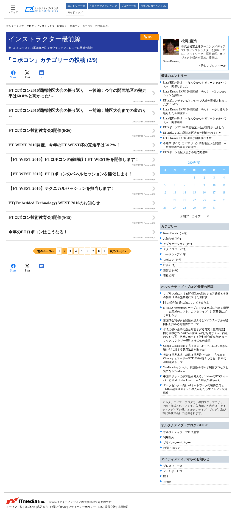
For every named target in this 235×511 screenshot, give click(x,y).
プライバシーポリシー (177, 442)
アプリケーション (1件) (177, 243)
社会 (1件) (169, 265)
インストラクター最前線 (50, 26)
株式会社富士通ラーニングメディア (203, 46)
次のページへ (118, 251)
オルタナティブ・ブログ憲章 (181, 432)
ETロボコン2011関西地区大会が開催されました (192, 132)
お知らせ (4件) (172, 238)
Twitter (167, 481)
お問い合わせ (171, 448)
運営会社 (110, 506)
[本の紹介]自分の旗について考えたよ (186, 302)
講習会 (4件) (170, 270)
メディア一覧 (14, 506)
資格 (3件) (169, 275)
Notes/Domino (171, 61)
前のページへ (45, 251)
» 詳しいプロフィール (212, 65)
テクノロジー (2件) (174, 249)
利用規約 (168, 437)
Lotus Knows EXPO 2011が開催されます (187, 138)
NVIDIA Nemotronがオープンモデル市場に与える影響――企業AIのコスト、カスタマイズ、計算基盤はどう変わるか (196, 311)
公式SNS (30, 506)
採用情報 (123, 506)
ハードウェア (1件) (174, 254)
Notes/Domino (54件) (175, 233)
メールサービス (172, 471)
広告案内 (42, 506)
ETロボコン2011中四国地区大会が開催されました (193, 127)
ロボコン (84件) (172, 259)
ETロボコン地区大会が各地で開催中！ (186, 152)
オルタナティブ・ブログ (20, 26)
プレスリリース (172, 466)
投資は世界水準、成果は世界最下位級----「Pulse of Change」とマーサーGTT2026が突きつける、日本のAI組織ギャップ (194, 358)
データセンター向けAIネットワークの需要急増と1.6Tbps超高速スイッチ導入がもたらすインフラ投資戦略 (195, 389)
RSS (150, 37)
